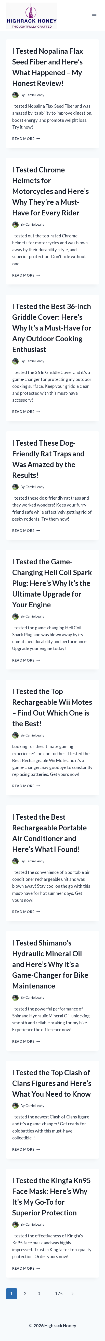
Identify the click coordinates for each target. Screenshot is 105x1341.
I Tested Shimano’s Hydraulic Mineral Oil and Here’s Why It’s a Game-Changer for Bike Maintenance (50, 964)
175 (59, 1293)
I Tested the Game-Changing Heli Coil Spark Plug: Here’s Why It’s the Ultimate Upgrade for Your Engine (52, 583)
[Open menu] (94, 15)
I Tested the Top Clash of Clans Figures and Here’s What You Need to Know (51, 1083)
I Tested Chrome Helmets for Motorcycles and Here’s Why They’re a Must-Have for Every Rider (50, 191)
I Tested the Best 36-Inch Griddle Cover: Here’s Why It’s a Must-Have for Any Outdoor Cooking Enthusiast (51, 328)
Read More (26, 139)
